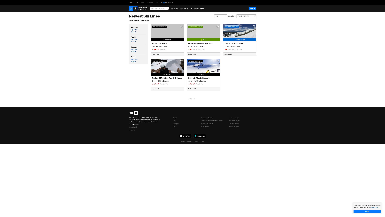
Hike (142, 2)
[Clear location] (254, 16)
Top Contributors (207, 118)
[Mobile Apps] (202, 8)
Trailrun (150, 2)
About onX (133, 127)
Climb (131, 2)
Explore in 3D (155, 54)
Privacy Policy (374, 207)
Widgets (176, 123)
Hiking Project (234, 118)
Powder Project (234, 123)
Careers (132, 130)
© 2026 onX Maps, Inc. (187, 141)
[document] (367, 208)
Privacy (202, 141)
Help (174, 121)
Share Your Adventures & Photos (212, 121)
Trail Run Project (234, 121)
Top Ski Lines (194, 8)
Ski (157, 2)
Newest (133, 32)
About (175, 118)
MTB (137, 2)
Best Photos (184, 8)
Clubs (175, 126)
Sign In (252, 8)
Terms (196, 141)
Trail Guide (174, 8)
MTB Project (205, 126)
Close (367, 211)
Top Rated (134, 30)
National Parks (234, 126)
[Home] (139, 8)
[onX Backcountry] (167, 2)
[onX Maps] (133, 114)
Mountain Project (207, 123)
